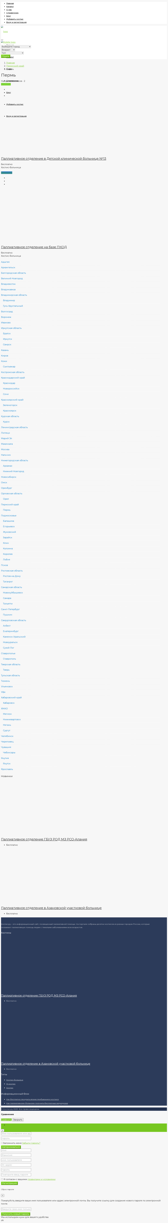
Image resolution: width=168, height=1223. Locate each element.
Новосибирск (8, 477)
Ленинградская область (14, 427)
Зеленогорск (10, 405)
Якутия (5, 758)
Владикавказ (8, 289)
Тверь (6, 670)
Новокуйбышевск (13, 592)
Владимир (9, 300)
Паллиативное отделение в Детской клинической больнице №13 (53, 158)
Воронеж (6, 317)
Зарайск (7, 537)
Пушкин (7, 614)
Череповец (7, 741)
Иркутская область (11, 328)
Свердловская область (13, 620)
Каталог (10, 6)
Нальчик (6, 455)
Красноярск (9, 410)
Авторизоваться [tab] (15, 1125)
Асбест (6, 625)
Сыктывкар (9, 366)
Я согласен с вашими (29, 1179)
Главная (10, 3)
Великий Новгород (12, 278)
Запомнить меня (12, 1143)
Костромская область (12, 372)
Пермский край (15, 66)
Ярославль (7, 769)
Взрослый (6, 172)
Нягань (7, 725)
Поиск (5, 56)
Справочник (12, 13)
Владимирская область (14, 295)
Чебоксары (9, 752)
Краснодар (9, 383)
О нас (9, 10)
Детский (6, 84)
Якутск (6, 763)
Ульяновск (7, 686)
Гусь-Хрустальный (13, 306)
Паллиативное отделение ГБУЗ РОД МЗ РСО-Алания (44, 839)
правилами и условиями (42, 1179)
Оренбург (6, 488)
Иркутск (7, 339)
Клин (6, 543)
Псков (4, 565)
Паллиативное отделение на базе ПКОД (34, 247)
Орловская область (11, 493)
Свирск (7, 344)
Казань (5, 350)
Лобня (6, 559)
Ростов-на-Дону (12, 576)
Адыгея (5, 262)
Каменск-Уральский (14, 637)
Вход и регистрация (16, 22)
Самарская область (11, 587)
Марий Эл (6, 438)
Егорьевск (9, 526)
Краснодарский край (13, 378)
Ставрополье (8, 653)
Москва (5, 449)
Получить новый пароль (15, 1214)
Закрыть (17, 1120)
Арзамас (7, 466)
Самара (7, 598)
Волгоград (7, 311)
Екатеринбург (11, 631)
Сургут (6, 730)
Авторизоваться (11, 1147)
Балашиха (8, 521)
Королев (7, 554)
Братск (7, 333)
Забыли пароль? (31, 1143)
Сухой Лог (8, 648)
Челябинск (7, 736)
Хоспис (9, 1088)
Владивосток (8, 284)
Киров (4, 355)
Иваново (6, 322)
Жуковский (9, 532)
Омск (4, 482)
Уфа (3, 692)
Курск (6, 421)
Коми (4, 361)
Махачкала (7, 444)
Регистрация (9, 1183)
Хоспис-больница (14, 1080)
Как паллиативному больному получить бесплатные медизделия (37, 1103)
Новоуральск (10, 642)
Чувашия (6, 747)
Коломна (8, 548)
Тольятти (8, 603)
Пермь (6, 510)
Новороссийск (11, 388)
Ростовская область (12, 570)
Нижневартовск (12, 719)
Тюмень (5, 681)
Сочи (6, 394)
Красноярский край (12, 400)
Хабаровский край (11, 697)
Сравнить (6, 1120)
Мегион (7, 714)
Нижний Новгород (13, 471)
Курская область (10, 416)
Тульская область (10, 675)
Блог (8, 16)
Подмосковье (8, 515)
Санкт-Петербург (10, 609)
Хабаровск (9, 703)
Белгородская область (13, 273)
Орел (6, 499)
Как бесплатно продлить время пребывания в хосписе (32, 1099)
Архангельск (8, 267)
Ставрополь (9, 659)
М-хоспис (10, 1084)
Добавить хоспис (14, 19)
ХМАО (4, 708)
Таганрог (8, 581)
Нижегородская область (14, 460)
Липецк (5, 433)
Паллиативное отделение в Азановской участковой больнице (51, 908)
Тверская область (10, 664)
